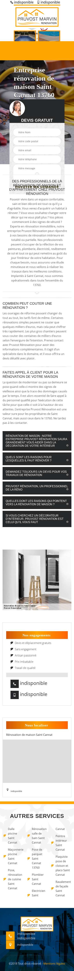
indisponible (23, 2)
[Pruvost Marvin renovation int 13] (37, 16)
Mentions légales (54, 963)
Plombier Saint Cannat (38, 879)
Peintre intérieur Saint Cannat (61, 842)
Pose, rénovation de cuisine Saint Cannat (15, 879)
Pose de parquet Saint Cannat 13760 (37, 859)
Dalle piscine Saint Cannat (12, 835)
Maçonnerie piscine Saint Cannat (15, 856)
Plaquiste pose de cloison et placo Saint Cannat (63, 866)
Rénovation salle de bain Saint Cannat (39, 835)
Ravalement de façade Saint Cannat (63, 888)
